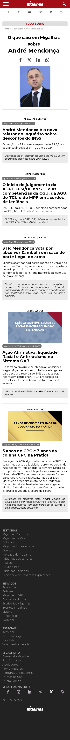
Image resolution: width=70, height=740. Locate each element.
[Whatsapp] (61, 12)
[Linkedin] (29, 12)
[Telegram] (40, 12)
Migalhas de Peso (35, 174)
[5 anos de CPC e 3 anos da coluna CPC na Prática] (35, 426)
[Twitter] (51, 12)
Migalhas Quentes (35, 119)
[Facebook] (8, 12)
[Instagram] (18, 12)
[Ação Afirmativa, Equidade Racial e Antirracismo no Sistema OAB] (35, 327)
